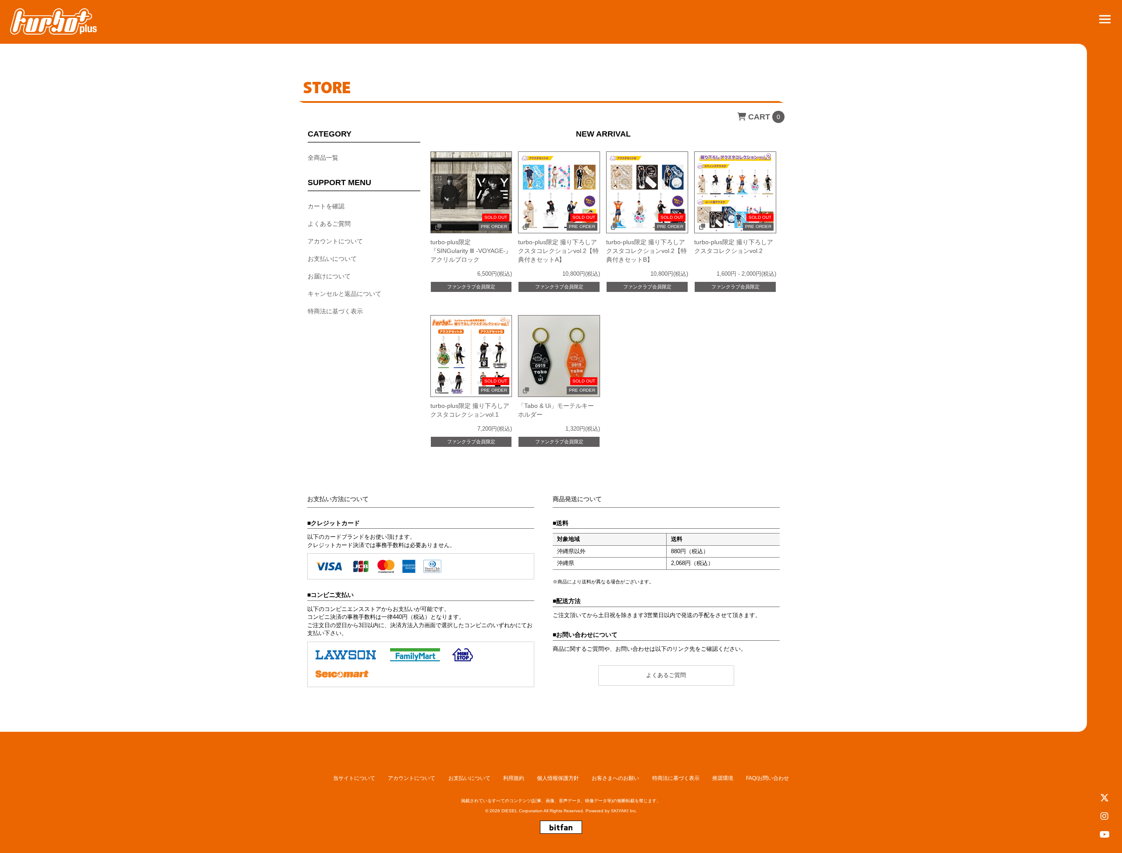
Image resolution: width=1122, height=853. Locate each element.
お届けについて (329, 275)
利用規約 (513, 778)
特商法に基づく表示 (335, 310)
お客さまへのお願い (615, 778)
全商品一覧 (323, 157)
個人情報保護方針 (558, 778)
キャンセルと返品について (344, 293)
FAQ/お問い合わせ (767, 778)
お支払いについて (332, 258)
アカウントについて (335, 240)
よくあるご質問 (329, 223)
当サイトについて (354, 778)
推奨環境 (722, 778)
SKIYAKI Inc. (624, 810)
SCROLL (1105, 707)
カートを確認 (326, 205)
